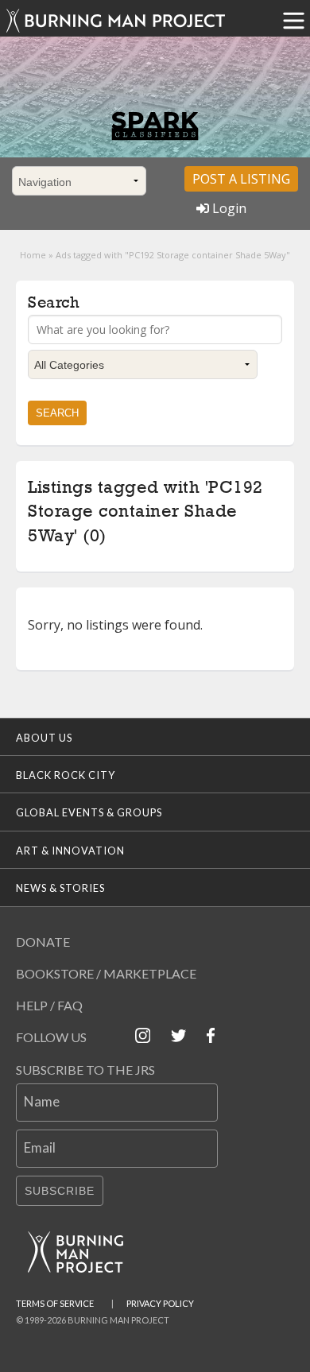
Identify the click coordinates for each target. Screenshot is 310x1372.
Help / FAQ (49, 1005)
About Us (44, 737)
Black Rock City (65, 775)
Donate (43, 941)
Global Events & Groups (89, 812)
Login (227, 208)
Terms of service (55, 1303)
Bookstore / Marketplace (106, 973)
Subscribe (60, 1190)
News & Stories (60, 888)
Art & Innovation (70, 850)
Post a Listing (241, 179)
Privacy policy (160, 1303)
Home (33, 255)
